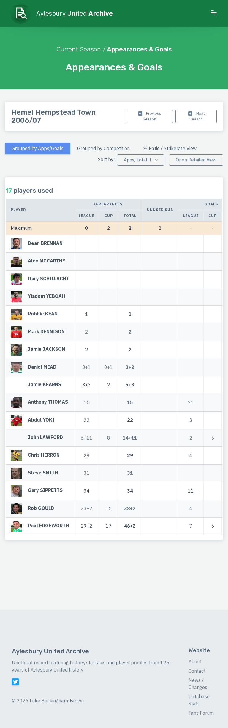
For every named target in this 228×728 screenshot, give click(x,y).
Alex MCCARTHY (46, 261)
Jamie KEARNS (44, 384)
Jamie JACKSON (46, 349)
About (195, 661)
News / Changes (198, 683)
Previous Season (152, 116)
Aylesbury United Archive (50, 651)
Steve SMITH (43, 473)
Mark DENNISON (46, 331)
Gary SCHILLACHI (48, 279)
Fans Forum (201, 713)
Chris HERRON (44, 455)
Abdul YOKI (41, 420)
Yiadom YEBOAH (46, 296)
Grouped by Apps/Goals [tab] (38, 148)
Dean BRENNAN (45, 243)
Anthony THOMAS (48, 402)
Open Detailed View (196, 160)
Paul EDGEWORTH (48, 526)
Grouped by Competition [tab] (103, 148)
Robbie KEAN (43, 314)
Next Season (197, 116)
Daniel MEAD (42, 367)
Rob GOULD (41, 508)
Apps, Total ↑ (138, 160)
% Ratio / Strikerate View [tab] (170, 148)
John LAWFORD (45, 437)
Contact (197, 671)
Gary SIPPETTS (45, 490)
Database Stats (199, 700)
